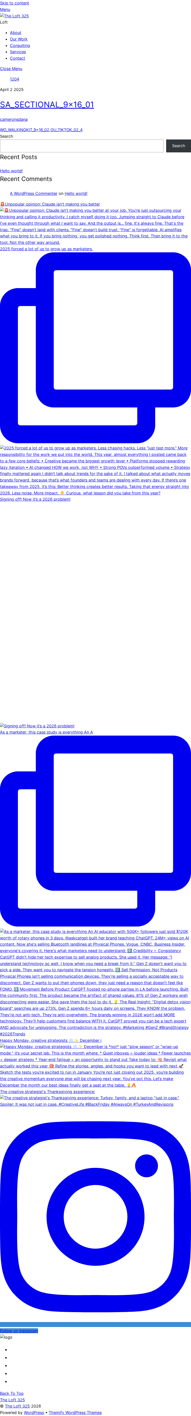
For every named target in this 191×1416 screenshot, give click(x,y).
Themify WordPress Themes (75, 1412)
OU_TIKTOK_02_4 (66, 129)
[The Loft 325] (14, 15)
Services (18, 51)
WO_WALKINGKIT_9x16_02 (24, 129)
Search (6, 136)
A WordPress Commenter (33, 193)
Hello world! (11, 170)
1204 (14, 79)
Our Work (19, 39)
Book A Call (27, 1381)
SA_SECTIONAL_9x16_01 (47, 104)
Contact (17, 58)
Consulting (20, 45)
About (15, 32)
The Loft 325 (17, 1406)
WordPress (34, 1412)
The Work (27, 1366)
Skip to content (14, 2)
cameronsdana (14, 119)
